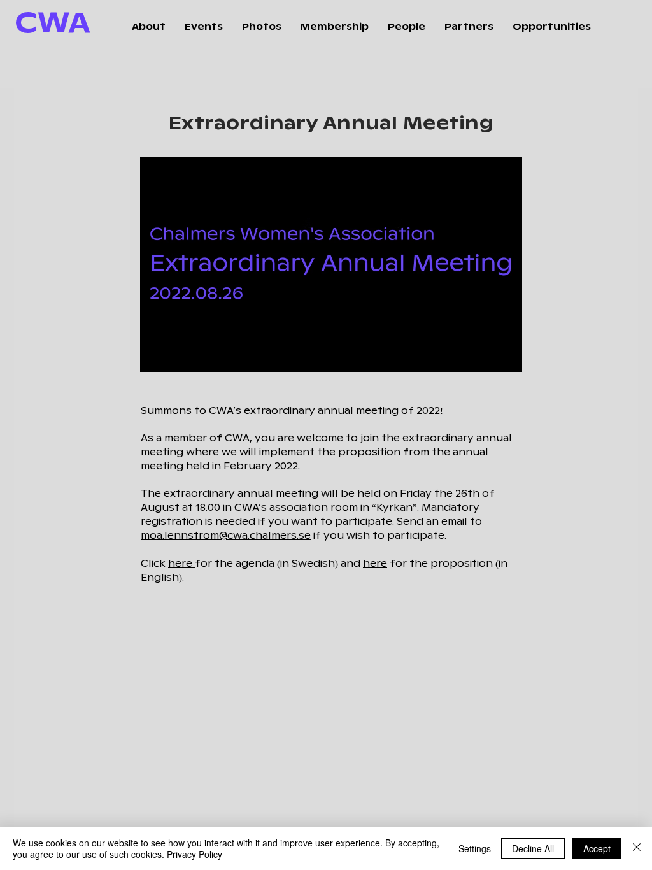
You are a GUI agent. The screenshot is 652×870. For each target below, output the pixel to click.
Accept (597, 848)
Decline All (533, 848)
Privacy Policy (194, 854)
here (181, 564)
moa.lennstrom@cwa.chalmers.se (226, 536)
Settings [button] (474, 848)
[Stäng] (636, 848)
